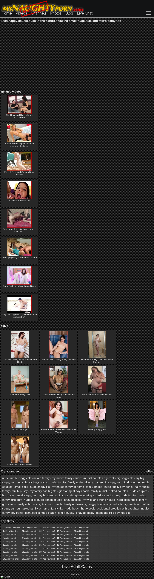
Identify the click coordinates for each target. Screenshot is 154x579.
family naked (94, 486)
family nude (75, 482)
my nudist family (62, 478)
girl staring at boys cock (74, 491)
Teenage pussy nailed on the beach (19, 257)
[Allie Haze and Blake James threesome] (19, 104)
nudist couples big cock (99, 478)
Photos (56, 13)
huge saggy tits (40, 486)
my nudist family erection (123, 504)
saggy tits (25, 478)
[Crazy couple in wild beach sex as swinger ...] (19, 218)
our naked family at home (33, 508)
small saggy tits (27, 495)
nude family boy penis (118, 486)
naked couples (118, 491)
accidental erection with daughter (118, 508)
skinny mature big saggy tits (103, 482)
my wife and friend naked (99, 499)
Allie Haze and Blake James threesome (19, 116)
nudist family (58, 482)
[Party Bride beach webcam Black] (19, 275)
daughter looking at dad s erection (92, 495)
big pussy (8, 495)
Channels (38, 13)
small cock (21, 486)
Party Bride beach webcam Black (19, 286)
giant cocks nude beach (40, 512)
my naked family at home (68, 486)
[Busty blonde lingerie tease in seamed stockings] (19, 133)
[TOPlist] (5, 577)
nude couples (139, 491)
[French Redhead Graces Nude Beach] (19, 161)
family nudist (99, 491)
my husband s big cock (53, 495)
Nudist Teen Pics (12, 528)
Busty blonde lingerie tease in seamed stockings (19, 144)
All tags (149, 471)
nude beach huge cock (80, 508)
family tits (57, 508)
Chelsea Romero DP (19, 200)
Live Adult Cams (77, 566)
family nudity (66, 512)
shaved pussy (85, 512)
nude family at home (22, 504)
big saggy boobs (94, 504)
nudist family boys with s (32, 482)
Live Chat (84, 13)
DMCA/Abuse (77, 574)
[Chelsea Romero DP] (19, 190)
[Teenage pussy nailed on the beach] (19, 247)
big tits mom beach (50, 504)
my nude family (126, 495)
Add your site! (11, 534)
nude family (9, 478)
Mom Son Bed (11, 531)
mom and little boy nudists (113, 512)
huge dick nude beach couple (43, 499)
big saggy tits (125, 478)
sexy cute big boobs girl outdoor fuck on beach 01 (19, 315)
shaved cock (72, 499)
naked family (41, 478)
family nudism (73, 504)
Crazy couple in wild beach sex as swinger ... (19, 230)
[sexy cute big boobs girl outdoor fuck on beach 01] (19, 304)
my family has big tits (43, 491)
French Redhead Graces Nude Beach (19, 173)
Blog (69, 13)
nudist (78, 478)
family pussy (20, 491)
